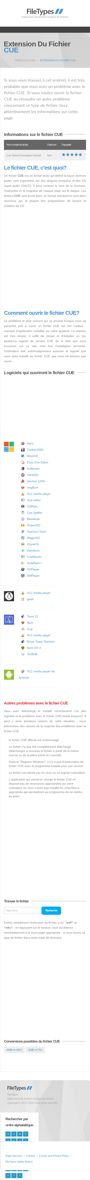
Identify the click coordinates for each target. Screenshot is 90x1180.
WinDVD (32, 456)
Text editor (34, 500)
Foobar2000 (35, 449)
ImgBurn (32, 487)
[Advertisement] (45, 259)
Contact (30, 1155)
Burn (30, 622)
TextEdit (32, 654)
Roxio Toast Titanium (41, 641)
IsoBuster (33, 468)
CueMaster (34, 556)
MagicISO (33, 538)
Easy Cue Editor (37, 462)
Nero (30, 443)
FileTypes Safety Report (18, 1161)
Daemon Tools (36, 531)
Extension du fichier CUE (58, 60)
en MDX (14, 1049)
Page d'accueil (25, 60)
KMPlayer (33, 575)
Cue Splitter (34, 512)
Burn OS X (34, 647)
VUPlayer (33, 569)
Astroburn (33, 550)
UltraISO (32, 475)
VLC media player (39, 493)
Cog (29, 629)
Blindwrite (33, 519)
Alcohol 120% (36, 481)
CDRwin (32, 506)
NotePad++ (34, 563)
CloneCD (33, 544)
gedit (30, 599)
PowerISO (33, 525)
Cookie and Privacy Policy (54, 1155)
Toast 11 (32, 616)
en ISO (35, 1049)
